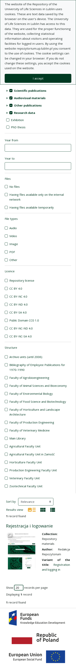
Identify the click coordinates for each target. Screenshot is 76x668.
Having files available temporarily (31, 207)
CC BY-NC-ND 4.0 (21, 328)
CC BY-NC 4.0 (18, 296)
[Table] (52, 509)
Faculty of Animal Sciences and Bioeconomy (38, 386)
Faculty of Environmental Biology (31, 394)
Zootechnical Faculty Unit (25, 486)
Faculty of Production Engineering (31, 422)
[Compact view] (43, 509)
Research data (24, 113)
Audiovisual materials (30, 98)
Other (13, 260)
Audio (13, 228)
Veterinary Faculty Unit (24, 478)
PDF (12, 252)
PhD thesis (18, 127)
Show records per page (27, 587)
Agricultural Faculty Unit (25, 446)
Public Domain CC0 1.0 (24, 320)
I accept (38, 78)
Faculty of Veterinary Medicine (29, 430)
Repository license (21, 280)
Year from (11, 140)
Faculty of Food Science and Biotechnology (37, 401)
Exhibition (17, 120)
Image (13, 244)
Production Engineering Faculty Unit (33, 470)
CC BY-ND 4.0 (18, 304)
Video (13, 236)
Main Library (17, 438)
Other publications (28, 105)
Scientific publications (30, 91)
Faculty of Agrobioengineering (29, 378)
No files (14, 187)
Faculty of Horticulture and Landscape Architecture (34, 412)
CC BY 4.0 (15, 288)
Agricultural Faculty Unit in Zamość (32, 454)
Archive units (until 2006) (25, 357)
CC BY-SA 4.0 (18, 312)
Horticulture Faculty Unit (25, 462)
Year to (10, 158)
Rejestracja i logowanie (29, 526)
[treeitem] (38, 90)
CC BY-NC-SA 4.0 (20, 336)
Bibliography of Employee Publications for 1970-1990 (37, 367)
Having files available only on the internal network (36, 197)
